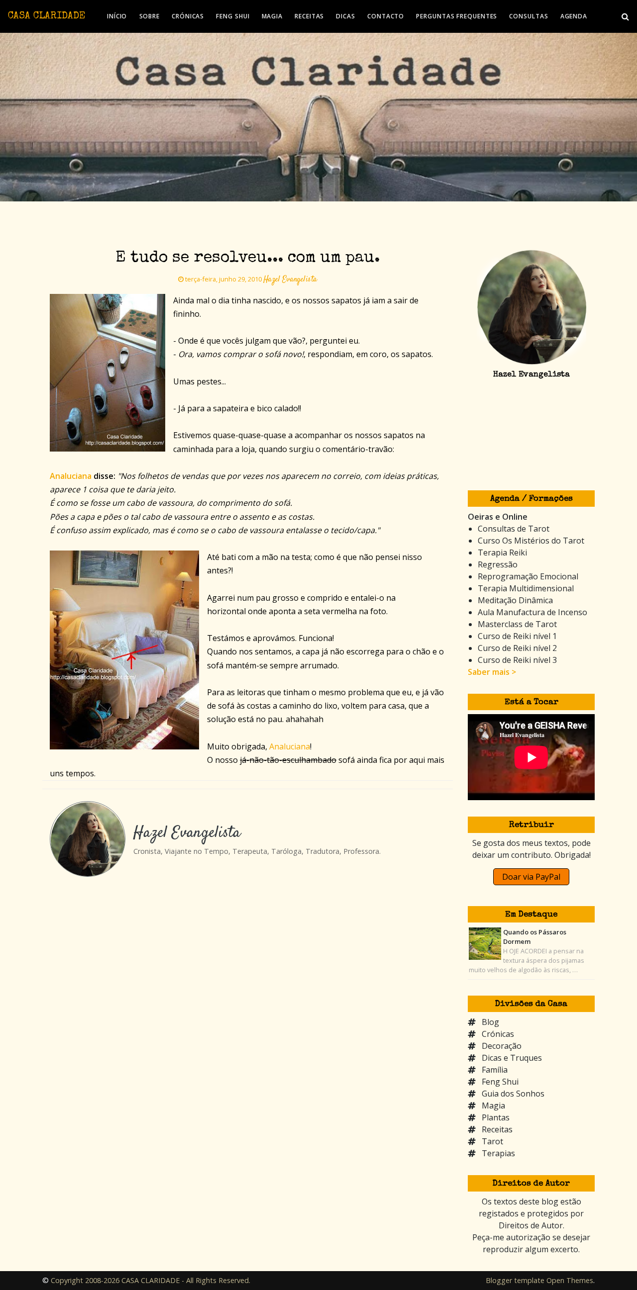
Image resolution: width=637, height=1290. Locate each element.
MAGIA (272, 16)
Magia (493, 1105)
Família (495, 1069)
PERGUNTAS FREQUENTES (456, 16)
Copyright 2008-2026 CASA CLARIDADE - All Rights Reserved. (150, 1280)
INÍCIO (117, 16)
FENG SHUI (232, 16)
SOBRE (149, 16)
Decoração (502, 1045)
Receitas (497, 1129)
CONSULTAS (528, 16)
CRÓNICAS (188, 16)
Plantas (496, 1117)
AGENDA (573, 16)
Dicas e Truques (512, 1057)
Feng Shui (500, 1081)
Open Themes (569, 1280)
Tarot (492, 1141)
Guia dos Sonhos (513, 1093)
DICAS (345, 16)
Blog (490, 1021)
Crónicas (498, 1033)
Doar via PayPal (531, 876)
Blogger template (515, 1280)
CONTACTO (385, 16)
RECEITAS (309, 16)
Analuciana (289, 746)
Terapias (498, 1153)
